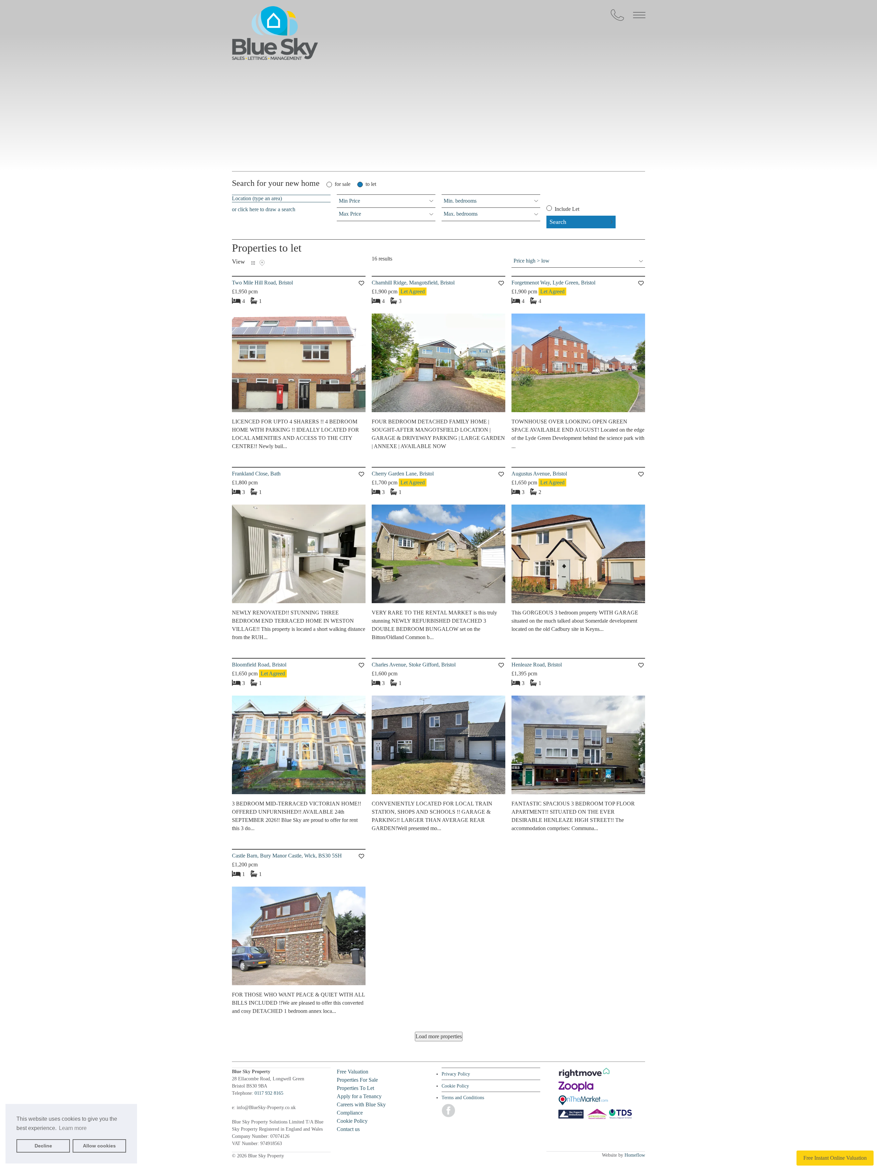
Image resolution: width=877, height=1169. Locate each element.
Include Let (566, 209)
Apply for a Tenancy (359, 1096)
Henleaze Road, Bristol (536, 665)
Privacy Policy (456, 1074)
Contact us (348, 1129)
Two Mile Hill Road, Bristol (262, 282)
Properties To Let (355, 1088)
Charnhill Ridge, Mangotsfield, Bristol (413, 282)
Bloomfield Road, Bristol (259, 665)
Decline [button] (43, 1145)
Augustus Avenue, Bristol (539, 474)
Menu (639, 15)
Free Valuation (352, 1072)
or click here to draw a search (263, 209)
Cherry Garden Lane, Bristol (403, 474)
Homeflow (635, 1155)
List (253, 263)
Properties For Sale (357, 1080)
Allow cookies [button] (99, 1145)
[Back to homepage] (275, 34)
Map (262, 263)
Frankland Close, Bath (256, 474)
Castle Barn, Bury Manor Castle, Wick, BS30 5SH (287, 856)
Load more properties (439, 1036)
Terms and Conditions (463, 1097)
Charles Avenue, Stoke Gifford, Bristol (414, 665)
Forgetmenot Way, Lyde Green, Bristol (553, 282)
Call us (617, 15)
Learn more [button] (73, 1128)
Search (557, 221)
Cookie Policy (352, 1121)
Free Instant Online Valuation (835, 1158)
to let (371, 184)
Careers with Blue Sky (361, 1104)
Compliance (350, 1113)
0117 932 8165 (269, 1093)
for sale (342, 184)
